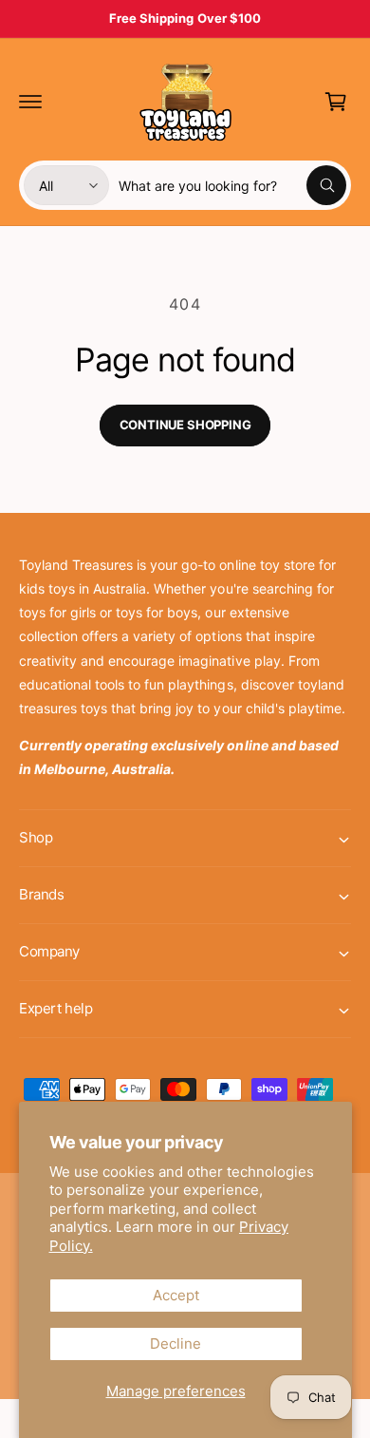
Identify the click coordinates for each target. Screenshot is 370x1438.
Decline (175, 1343)
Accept (176, 1295)
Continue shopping (185, 424)
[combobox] (232, 185)
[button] (30, 102)
